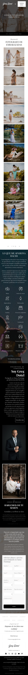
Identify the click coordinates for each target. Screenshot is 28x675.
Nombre (6, 566)
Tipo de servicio (18, 589)
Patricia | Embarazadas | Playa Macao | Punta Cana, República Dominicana (14, 102)
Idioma (16, 580)
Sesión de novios (21, 293)
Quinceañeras (7, 303)
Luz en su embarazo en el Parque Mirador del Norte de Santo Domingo (14, 198)
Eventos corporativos (20, 341)
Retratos (7, 341)
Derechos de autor (19, 673)
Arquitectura (20, 331)
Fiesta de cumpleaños (20, 312)
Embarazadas (20, 303)
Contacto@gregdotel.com (14, 639)
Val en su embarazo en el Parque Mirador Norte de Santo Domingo (14, 141)
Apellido (16, 566)
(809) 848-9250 (14, 636)
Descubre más (20, 420)
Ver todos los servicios (14, 359)
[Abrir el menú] (15, 4)
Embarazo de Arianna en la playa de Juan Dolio (14, 160)
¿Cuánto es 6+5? (7, 598)
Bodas (7, 293)
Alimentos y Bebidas (20, 351)
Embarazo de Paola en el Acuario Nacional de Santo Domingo (14, 179)
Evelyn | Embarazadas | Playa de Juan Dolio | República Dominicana (14, 64)
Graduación (21, 322)
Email (5, 573)
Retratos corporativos (7, 351)
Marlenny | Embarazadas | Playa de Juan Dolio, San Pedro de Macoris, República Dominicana (14, 82)
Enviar (14, 606)
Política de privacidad (9, 673)
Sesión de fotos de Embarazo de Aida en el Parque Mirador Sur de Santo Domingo (14, 217)
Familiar (7, 312)
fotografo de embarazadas (13, 33)
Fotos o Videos (17, 573)
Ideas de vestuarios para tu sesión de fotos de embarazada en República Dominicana (14, 121)
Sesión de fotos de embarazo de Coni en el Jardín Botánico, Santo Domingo (14, 236)
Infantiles (7, 331)
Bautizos (7, 322)
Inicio (7, 33)
